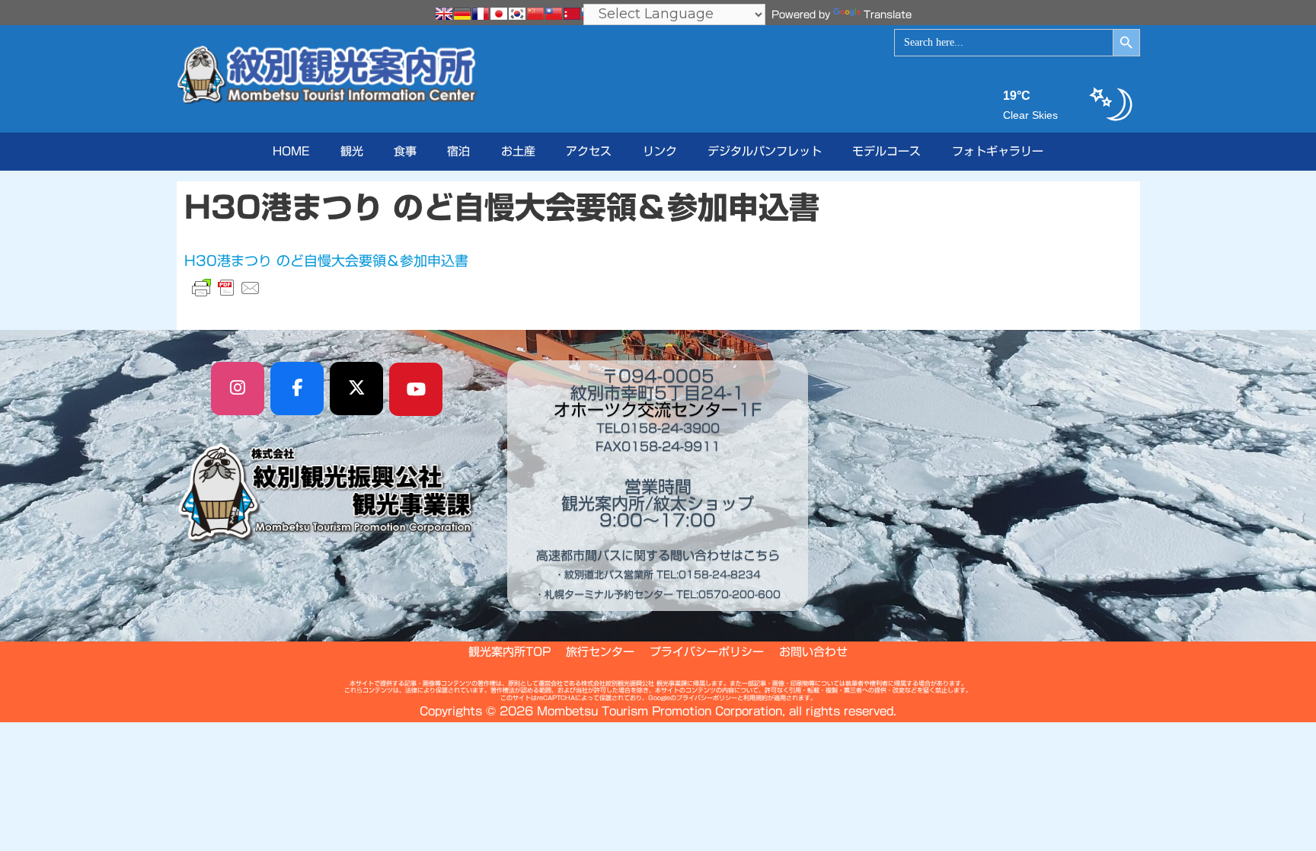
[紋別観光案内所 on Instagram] (237, 388)
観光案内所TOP (509, 651)
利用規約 (755, 698)
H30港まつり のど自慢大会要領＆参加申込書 (326, 260)
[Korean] (517, 14)
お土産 (518, 151)
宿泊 (458, 151)
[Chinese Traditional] (553, 14)
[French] (480, 14)
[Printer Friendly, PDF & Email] (226, 288)
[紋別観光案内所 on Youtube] (415, 389)
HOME (291, 151)
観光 (351, 151)
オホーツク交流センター (646, 410)
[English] (444, 14)
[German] (462, 14)
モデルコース (886, 151)
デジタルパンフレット (765, 151)
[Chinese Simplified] (535, 14)
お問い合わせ (813, 651)
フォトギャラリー (997, 151)
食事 (405, 151)
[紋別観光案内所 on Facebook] (297, 388)
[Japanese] (498, 14)
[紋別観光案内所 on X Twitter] (356, 388)
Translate (888, 15)
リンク (660, 151)
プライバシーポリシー (707, 651)
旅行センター (600, 651)
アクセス (589, 151)
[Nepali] (572, 14)
